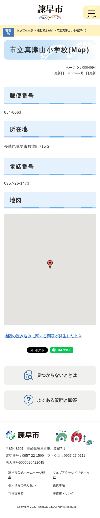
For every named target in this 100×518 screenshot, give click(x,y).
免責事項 (59, 485)
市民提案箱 (16, 493)
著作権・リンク (63, 493)
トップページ (25, 30)
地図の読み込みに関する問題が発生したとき (43, 336)
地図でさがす (45, 30)
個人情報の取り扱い (22, 485)
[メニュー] (91, 12)
